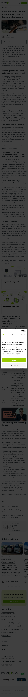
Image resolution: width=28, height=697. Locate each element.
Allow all (14, 360)
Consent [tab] (5, 334)
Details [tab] (14, 334)
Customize (13, 365)
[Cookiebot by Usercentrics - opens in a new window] (20, 331)
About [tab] (23, 334)
